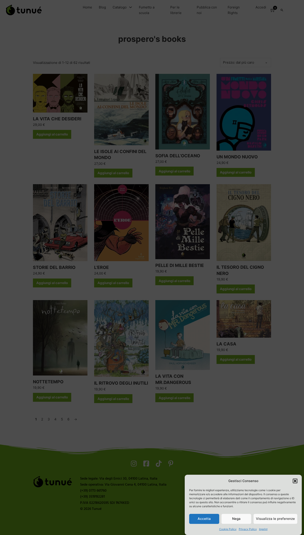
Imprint (263, 529)
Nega (236, 519)
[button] (295, 481)
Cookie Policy (228, 529)
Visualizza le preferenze (275, 519)
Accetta (204, 519)
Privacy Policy (248, 529)
